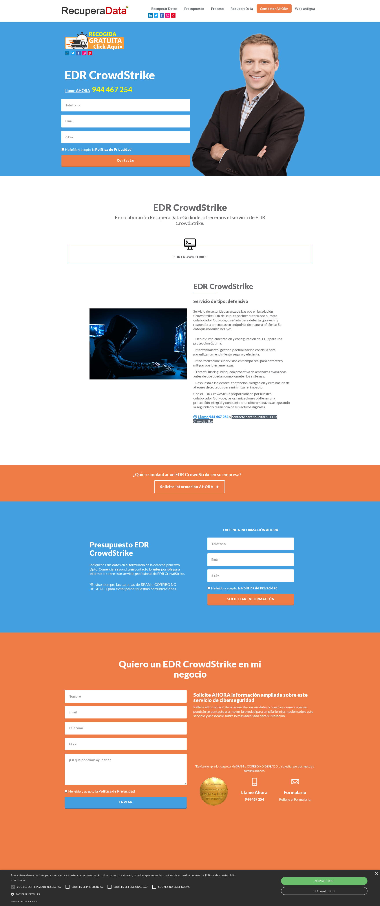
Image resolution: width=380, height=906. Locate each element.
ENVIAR (126, 802)
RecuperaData (242, 9)
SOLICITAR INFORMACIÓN (250, 599)
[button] (127, 894)
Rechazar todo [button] (324, 891)
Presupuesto (194, 9)
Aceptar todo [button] (324, 880)
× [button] (376, 873)
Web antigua (305, 9)
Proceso (217, 9)
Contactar (126, 160)
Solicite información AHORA (187, 487)
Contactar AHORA (274, 9)
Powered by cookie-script (24, 901)
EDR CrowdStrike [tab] (190, 257)
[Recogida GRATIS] (95, 40)
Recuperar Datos (164, 9)
